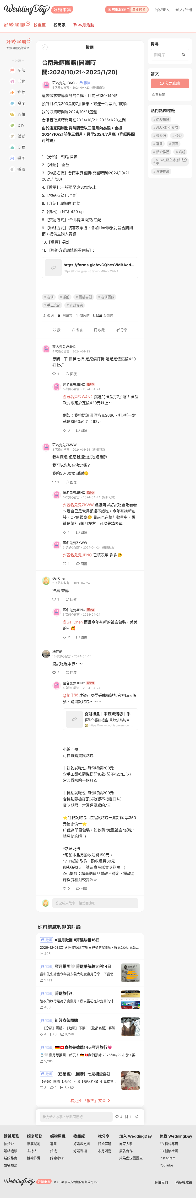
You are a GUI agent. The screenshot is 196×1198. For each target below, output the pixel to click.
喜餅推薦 (162, 171)
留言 (79, 330)
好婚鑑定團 (81, 1144)
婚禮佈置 (33, 1158)
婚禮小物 (57, 1158)
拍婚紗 (9, 1144)
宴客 (175, 144)
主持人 (32, 1151)
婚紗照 (161, 135)
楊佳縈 (57, 651)
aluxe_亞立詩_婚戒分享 (171, 161)
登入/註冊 (183, 9)
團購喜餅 (85, 297)
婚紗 (178, 135)
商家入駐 (126, 1144)
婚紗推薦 (162, 152)
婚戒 (182, 152)
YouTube (166, 1165)
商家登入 (162, 9)
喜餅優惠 (76, 305)
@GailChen (73, 622)
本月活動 (86, 24)
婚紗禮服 (10, 1151)
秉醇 (66, 297)
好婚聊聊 (104, 1144)
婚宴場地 (33, 1144)
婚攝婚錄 (10, 1165)
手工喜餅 (53, 305)
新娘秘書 (10, 1158)
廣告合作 (126, 1151)
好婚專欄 (80, 1151)
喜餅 (50, 297)
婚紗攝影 (162, 119)
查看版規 (158, 94)
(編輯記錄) (98, 87)
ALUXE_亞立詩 (167, 127)
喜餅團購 (107, 297)
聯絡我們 (161, 1182)
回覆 (73, 374)
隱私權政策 (183, 1182)
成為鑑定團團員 (131, 1158)
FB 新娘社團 (169, 1151)
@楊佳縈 (70, 695)
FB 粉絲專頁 (169, 1144)
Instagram (167, 1158)
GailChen (59, 578)
